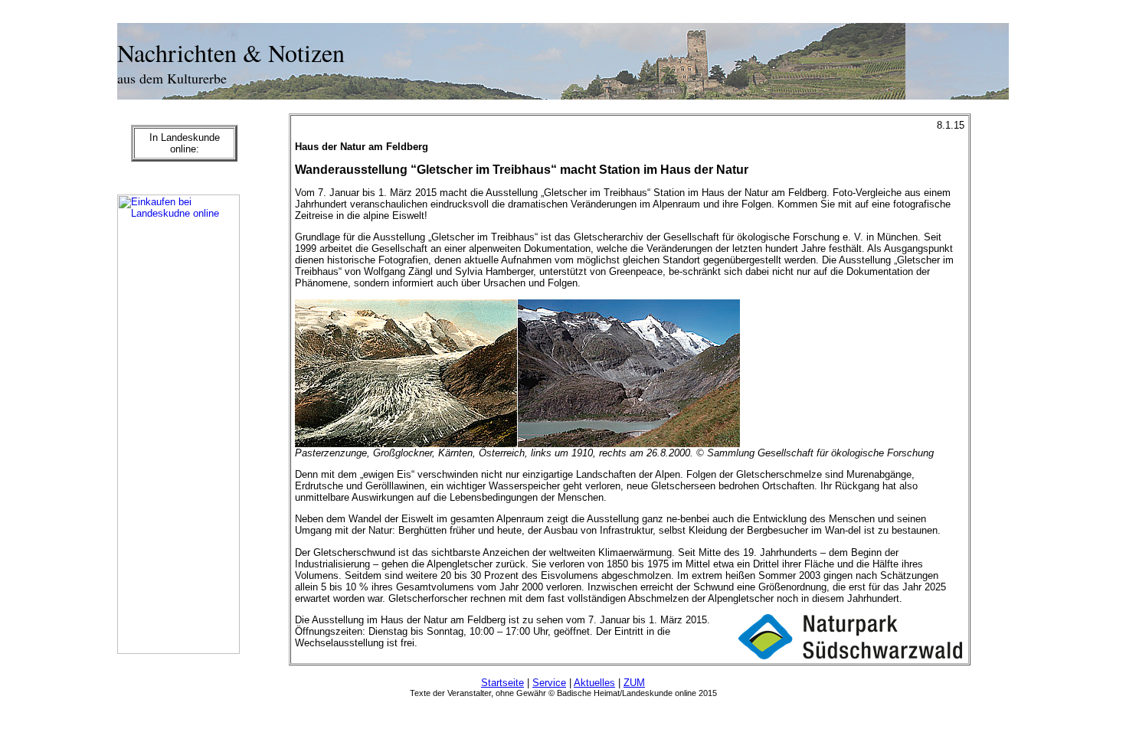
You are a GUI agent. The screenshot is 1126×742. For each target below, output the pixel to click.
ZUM (634, 682)
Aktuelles (594, 682)
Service (549, 682)
